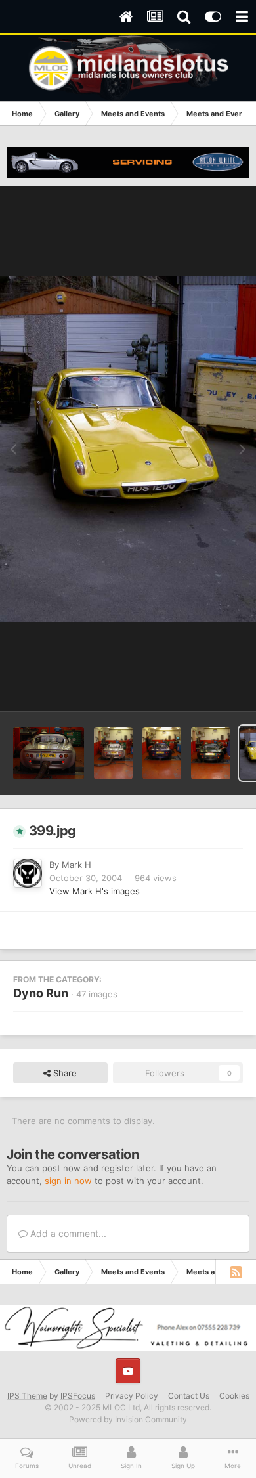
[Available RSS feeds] (235, 1271)
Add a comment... (67, 1233)
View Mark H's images (94, 891)
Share (64, 1073)
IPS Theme (27, 1396)
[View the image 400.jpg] (210, 753)
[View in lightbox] (128, 449)
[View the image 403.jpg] (48, 753)
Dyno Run (40, 993)
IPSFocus (77, 1396)
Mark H (76, 864)
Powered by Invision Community (128, 1419)
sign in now (68, 1180)
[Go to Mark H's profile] (27, 873)
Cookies (234, 1396)
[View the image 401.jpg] (161, 753)
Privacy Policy (131, 1396)
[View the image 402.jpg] (113, 753)
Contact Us (188, 1396)
